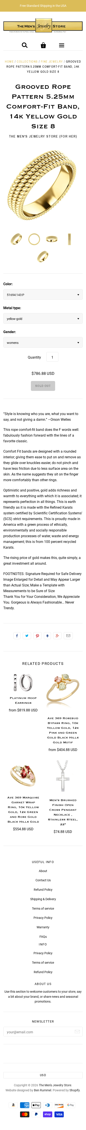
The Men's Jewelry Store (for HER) (43, 136)
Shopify (74, 1090)
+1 (57, 635)
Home (9, 61)
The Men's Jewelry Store (55, 1085)
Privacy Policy (43, 918)
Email (68, 635)
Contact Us (43, 880)
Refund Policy (43, 889)
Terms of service (43, 908)
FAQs (43, 936)
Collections (27, 61)
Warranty (43, 927)
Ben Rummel (42, 1090)
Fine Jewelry (52, 61)
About (43, 871)
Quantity (34, 357)
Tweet (27, 635)
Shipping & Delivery (43, 899)
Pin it (37, 635)
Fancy (47, 635)
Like (17, 635)
